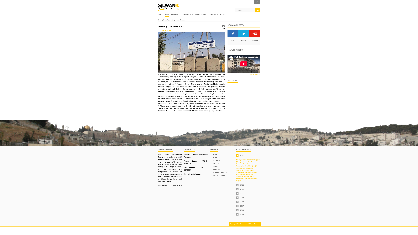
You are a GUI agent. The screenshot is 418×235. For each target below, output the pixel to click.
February (244, 160)
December (246, 164)
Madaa (223, 15)
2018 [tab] (242, 202)
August (241, 162)
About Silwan (200, 15)
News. (165, 20)
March (249, 160)
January (238, 160)
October (253, 162)
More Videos (254, 75)
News (167, 15)
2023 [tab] (242, 155)
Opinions (216, 169)
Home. (160, 20)
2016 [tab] (242, 210)
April (252, 160)
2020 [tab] (242, 194)
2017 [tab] (242, 206)
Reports (174, 15)
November (239, 164)
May (255, 160)
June (258, 160)
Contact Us (213, 15)
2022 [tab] (242, 185)
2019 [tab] (242, 198)
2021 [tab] (242, 189)
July (237, 162)
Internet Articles (220, 173)
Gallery (215, 164)
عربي (257, 1)
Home (160, 15)
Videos (215, 167)
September (247, 162)
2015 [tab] (242, 214)
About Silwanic (186, 15)
